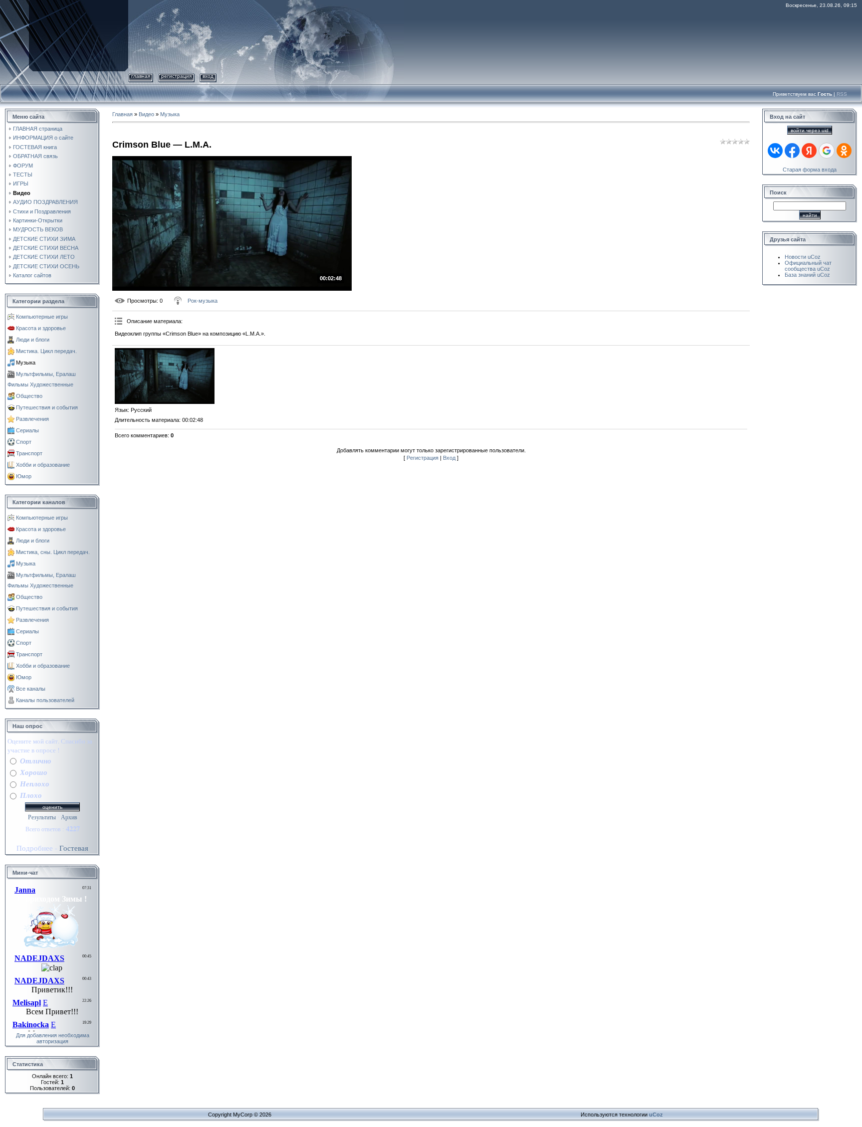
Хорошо (33, 772)
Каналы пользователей (45, 700)
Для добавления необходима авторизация (52, 1038)
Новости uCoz (803, 257)
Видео (146, 114)
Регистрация (176, 76)
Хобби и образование (43, 465)
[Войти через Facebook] (792, 150)
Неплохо (34, 783)
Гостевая (73, 848)
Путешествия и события (47, 407)
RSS (842, 94)
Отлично (35, 760)
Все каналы (30, 689)
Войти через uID (810, 130)
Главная (140, 76)
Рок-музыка (202, 301)
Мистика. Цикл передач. (46, 351)
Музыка (25, 363)
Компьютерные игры (42, 317)
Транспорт (29, 453)
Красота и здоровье (41, 328)
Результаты (42, 817)
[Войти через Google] (827, 151)
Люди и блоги (32, 340)
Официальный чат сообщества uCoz (808, 266)
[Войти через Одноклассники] (844, 150)
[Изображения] (165, 376)
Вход (208, 76)
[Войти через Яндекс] (809, 150)
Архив (69, 817)
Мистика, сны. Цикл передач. (53, 552)
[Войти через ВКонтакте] (775, 150)
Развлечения (32, 419)
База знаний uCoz (807, 275)
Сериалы (27, 430)
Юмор (23, 476)
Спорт (23, 442)
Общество (29, 396)
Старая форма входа (810, 170)
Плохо (31, 795)
